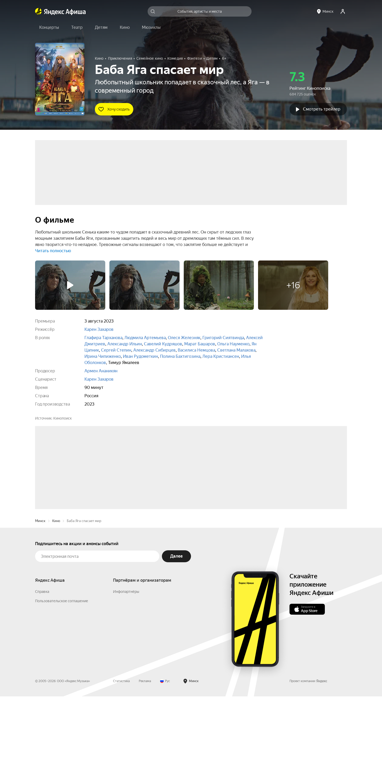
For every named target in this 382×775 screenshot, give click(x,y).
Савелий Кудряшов (163, 343)
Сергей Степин (116, 350)
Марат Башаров (199, 343)
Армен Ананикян (100, 370)
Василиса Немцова (196, 350)
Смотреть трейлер (321, 109)
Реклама (145, 760)
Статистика (121, 760)
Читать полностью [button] (53, 250)
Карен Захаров (99, 329)
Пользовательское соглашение (61, 679)
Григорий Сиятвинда (223, 337)
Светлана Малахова (236, 350)
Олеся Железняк (184, 337)
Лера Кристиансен (220, 356)
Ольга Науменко (233, 343)
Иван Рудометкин (140, 356)
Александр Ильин (124, 343)
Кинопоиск (62, 418)
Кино (56, 599)
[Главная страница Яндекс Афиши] (38, 11)
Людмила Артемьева (145, 337)
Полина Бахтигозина (180, 356)
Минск (40, 599)
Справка (42, 670)
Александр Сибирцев (154, 350)
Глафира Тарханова (103, 337)
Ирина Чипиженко (102, 356)
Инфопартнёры (126, 670)
